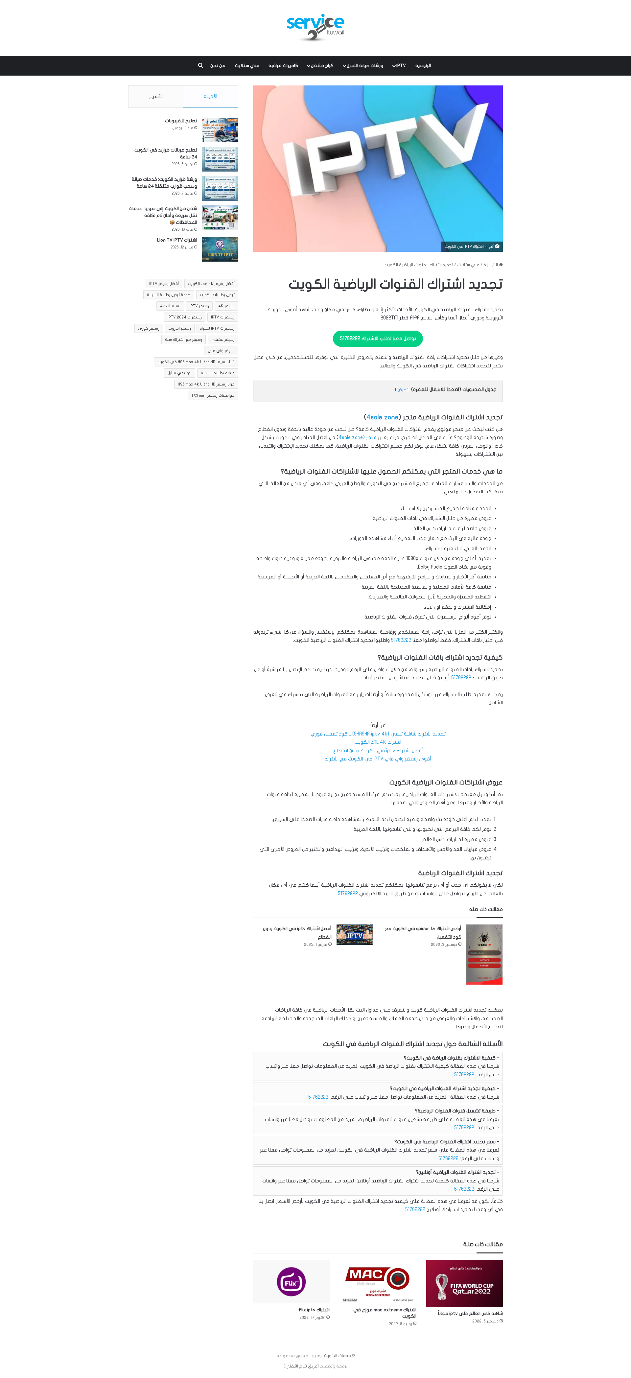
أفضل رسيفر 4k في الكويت (211, 284)
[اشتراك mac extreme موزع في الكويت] (377, 1281)
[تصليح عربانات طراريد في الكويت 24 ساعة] (220, 159)
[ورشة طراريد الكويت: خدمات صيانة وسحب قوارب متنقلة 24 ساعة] (220, 188)
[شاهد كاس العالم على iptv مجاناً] (464, 1283)
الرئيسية (423, 65)
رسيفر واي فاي (221, 351)
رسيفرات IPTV (223, 317)
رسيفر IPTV (199, 306)
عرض (402, 390)
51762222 (401, 640)
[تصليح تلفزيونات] (220, 130)
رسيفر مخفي (223, 339)
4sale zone (382, 417)
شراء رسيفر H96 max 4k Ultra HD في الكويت (196, 362)
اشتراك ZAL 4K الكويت (378, 742)
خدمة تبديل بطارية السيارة (169, 295)
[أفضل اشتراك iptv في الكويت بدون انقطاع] (355, 934)
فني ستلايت (247, 65)
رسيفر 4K (226, 306)
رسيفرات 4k (170, 306)
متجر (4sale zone (358, 437)
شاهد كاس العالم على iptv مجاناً (470, 1313)
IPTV (401, 65)
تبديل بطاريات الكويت (217, 295)
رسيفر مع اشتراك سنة (183, 339)
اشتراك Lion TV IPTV (177, 240)
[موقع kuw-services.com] (315, 28)
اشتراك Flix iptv (314, 1309)
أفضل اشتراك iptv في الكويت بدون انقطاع (378, 750)
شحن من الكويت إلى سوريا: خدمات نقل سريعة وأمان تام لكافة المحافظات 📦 (163, 215)
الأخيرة (210, 96)
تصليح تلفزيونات (181, 120)
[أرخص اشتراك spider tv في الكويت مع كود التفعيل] (484, 954)
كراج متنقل (322, 65)
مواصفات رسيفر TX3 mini (213, 395)
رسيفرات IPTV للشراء (217, 328)
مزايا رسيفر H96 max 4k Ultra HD (206, 384)
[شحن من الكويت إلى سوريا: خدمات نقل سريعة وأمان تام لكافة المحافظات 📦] (220, 217)
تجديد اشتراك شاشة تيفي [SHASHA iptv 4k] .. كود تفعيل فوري (378, 733)
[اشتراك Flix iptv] (291, 1281)
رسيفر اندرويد (180, 328)
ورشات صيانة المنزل (365, 65)
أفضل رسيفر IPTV (164, 284)
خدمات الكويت (337, 1355)
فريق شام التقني (301, 1366)
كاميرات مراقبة (283, 65)
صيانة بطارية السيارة (218, 373)
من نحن (217, 65)
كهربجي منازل (180, 373)
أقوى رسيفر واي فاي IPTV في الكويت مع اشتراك (378, 758)
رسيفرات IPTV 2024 (185, 317)
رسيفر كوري (148, 328)
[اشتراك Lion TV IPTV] (220, 249)
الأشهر (156, 96)
